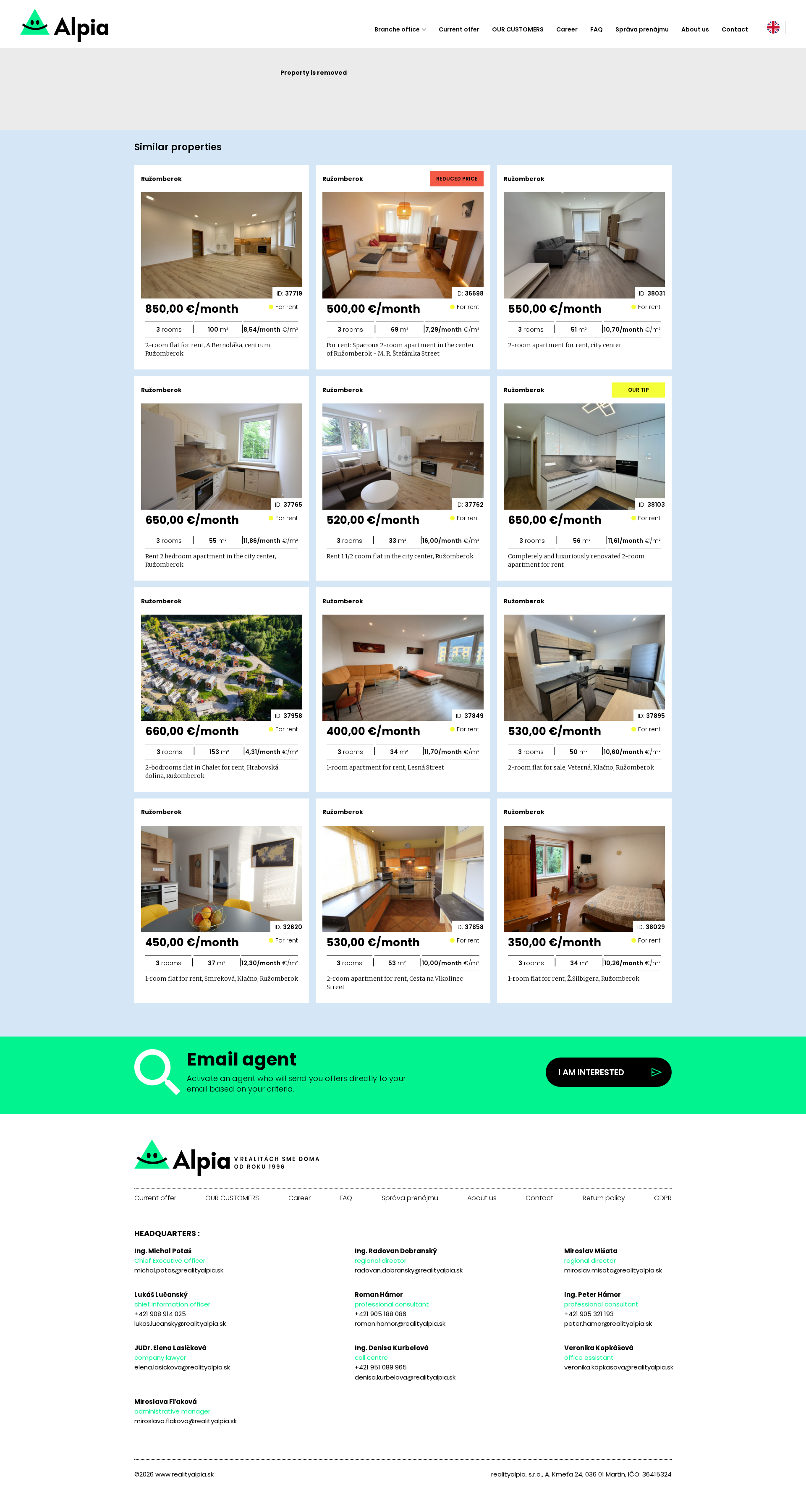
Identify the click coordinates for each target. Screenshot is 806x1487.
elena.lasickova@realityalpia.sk (182, 1367)
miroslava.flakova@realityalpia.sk (185, 1420)
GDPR (663, 1198)
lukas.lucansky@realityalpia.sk (180, 1323)
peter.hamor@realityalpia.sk (608, 1323)
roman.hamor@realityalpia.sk (400, 1323)
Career (567, 29)
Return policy (604, 1198)
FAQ (596, 29)
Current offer (459, 29)
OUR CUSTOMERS (518, 29)
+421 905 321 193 (589, 1313)
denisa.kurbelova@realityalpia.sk (405, 1377)
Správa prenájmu (642, 29)
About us (695, 29)
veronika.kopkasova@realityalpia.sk (618, 1367)
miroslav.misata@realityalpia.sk (613, 1270)
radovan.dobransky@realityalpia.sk (409, 1270)
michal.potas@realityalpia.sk (178, 1270)
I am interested (591, 1072)
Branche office (397, 29)
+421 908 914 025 (160, 1313)
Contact (735, 29)
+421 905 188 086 (380, 1313)
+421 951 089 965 (381, 1367)
